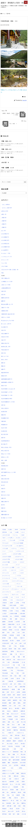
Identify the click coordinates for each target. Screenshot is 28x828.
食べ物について (6, 517)
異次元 (23, 735)
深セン (13, 724)
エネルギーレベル (19, 556)
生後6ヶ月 (10, 732)
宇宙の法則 (5, 349)
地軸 (11, 654)
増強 (14, 657)
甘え (3, 732)
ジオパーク (13, 570)
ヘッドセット (5, 594)
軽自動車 (16, 787)
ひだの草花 (5, 243)
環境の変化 (23, 730)
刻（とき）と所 (6, 323)
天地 (19, 665)
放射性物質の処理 (6, 379)
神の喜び (23, 743)
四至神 (10, 648)
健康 (3, 301)
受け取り (12, 640)
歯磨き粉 (23, 711)
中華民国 (4, 610)
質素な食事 (5, 784)
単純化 (15, 638)
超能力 (24, 784)
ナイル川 (22, 578)
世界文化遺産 (5, 608)
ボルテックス (15, 594)
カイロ (15, 562)
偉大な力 (22, 619)
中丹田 (12, 608)
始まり (17, 667)
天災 (24, 665)
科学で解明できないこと (8, 472)
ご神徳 (3, 224)
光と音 (18, 624)
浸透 (8, 724)
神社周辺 (4, 465)
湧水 (19, 724)
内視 (24, 627)
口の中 (24, 640)
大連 (8, 662)
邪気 (3, 795)
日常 (3, 405)
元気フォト (5, 317)
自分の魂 (4, 765)
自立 (12, 768)
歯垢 (3, 711)
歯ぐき (10, 708)
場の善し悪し (5, 346)
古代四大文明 (5, 643)
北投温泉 (11, 635)
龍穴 (14, 814)
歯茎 (3, 713)
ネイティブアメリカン (17, 581)
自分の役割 (23, 762)
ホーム (3, 13)
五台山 (17, 610)
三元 (11, 600)
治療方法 (23, 719)
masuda (24, 100)
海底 (3, 724)
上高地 (17, 602)
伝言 (3, 294)
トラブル (19, 575)
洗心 (13, 722)
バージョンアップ (6, 586)
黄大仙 (23, 811)
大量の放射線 (15, 662)
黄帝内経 (4, 814)
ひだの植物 (5, 237)
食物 (15, 806)
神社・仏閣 (4, 460)
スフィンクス (5, 572)
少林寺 (12, 678)
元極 (24, 621)
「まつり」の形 (6, 207)
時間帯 (9, 700)
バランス (18, 583)
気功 (3, 716)
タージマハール (6, 575)
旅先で (4, 385)
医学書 (4, 638)
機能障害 (4, 705)
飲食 (19, 806)
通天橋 (12, 789)
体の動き (4, 619)
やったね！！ (5, 253)
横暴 (14, 703)
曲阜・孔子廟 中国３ (7, 157)
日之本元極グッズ (6, 392)
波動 (9, 722)
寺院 (23, 673)
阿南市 (4, 797)
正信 (10, 705)
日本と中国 (4, 408)
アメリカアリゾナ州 (7, 545)
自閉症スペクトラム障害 (8, 773)
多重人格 (8, 659)
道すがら (23, 789)
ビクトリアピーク (6, 591)
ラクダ (17, 597)
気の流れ (23, 713)
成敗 (24, 689)
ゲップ (17, 564)
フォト (4, 263)
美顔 (9, 754)
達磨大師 (13, 792)
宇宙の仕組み (20, 670)
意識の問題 (22, 686)
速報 (3, 498)
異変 (11, 735)
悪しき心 (10, 686)
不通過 (4, 605)
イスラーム (14, 548)
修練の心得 (5, 297)
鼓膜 (10, 814)
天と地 (23, 662)
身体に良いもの (6, 787)
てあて (4, 537)
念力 (15, 684)
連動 (17, 789)
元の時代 (18, 621)
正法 (19, 705)
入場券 (4, 627)
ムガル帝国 (5, 597)
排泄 (8, 692)
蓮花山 (23, 776)
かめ (11, 532)
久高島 (11, 610)
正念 (15, 705)
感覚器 (13, 689)
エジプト (4, 554)
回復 (15, 648)
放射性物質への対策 (7, 382)
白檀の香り (17, 738)
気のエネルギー (15, 713)
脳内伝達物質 (16, 759)
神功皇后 (18, 746)
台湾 (25, 643)
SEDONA (4, 532)
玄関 (3, 730)
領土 (3, 803)
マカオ (23, 594)
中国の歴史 (23, 608)
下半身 (23, 602)
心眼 (11, 684)
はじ (3, 230)
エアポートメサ (20, 551)
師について (4, 356)
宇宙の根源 (5, 673)
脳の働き (23, 757)
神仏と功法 (5, 450)
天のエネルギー (6, 665)
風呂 (14, 803)
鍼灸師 (18, 795)
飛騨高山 (23, 803)
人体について (5, 284)
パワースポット (15, 589)
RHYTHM (23, 529)
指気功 (4, 375)
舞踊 (18, 773)
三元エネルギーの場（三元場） (9, 269)
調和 (23, 778)
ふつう (4, 540)
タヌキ (22, 572)
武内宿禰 (4, 708)
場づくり (22, 654)
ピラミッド (19, 591)
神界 (24, 746)
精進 (21, 751)
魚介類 (17, 811)
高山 (23, 808)
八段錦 (9, 627)
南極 (10, 638)
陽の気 (16, 797)
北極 (24, 635)
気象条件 (23, 716)
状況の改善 (22, 727)
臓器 (9, 762)
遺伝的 (19, 792)
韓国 (3, 508)
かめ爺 (16, 532)
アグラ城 (21, 540)
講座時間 (11, 781)
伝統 (3, 291)
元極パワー (5, 307)
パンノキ (23, 589)
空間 (15, 749)
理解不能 (15, 730)
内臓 (20, 627)
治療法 (4, 722)
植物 (3, 414)
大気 (3, 662)
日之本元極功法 (6, 398)
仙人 (11, 616)
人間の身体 (22, 613)
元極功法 (4, 310)
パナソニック (5, 589)
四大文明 (4, 648)
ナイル (15, 578)
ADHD (16, 529)
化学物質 (4, 635)
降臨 (10, 797)
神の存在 (10, 746)
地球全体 (4, 654)
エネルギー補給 (6, 562)
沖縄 (3, 421)
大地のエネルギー (21, 659)
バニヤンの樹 (5, 583)
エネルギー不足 (6, 559)
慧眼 (19, 689)
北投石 (18, 635)
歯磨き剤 (15, 711)
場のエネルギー (6, 657)
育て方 (17, 757)
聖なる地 (23, 754)
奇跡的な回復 (10, 667)
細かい (4, 754)
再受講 (10, 629)
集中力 (22, 797)
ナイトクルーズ (6, 578)
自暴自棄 (23, 765)
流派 (18, 722)
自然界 (4, 768)
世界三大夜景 (13, 605)
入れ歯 (24, 624)
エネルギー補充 (19, 559)
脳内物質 (23, 759)
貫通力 (23, 781)
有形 (20, 700)
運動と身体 (5, 501)
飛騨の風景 (5, 514)
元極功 (4, 624)
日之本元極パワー (6, 395)
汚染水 (4, 719)
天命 (14, 665)
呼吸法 (4, 646)
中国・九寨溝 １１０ (7, 167)
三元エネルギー (20, 600)
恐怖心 (19, 684)
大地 (14, 659)
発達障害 (4, 738)
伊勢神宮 (16, 616)
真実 (3, 437)
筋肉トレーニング (6, 751)
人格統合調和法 (6, 288)
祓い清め (4, 444)
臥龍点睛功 (15, 762)
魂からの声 (11, 811)
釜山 (8, 795)
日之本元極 (5, 697)
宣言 (3, 353)
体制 (11, 619)
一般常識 (4, 600)
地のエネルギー (21, 651)
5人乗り (10, 529)
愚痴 (3, 366)
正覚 (24, 705)
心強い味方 (5, 684)
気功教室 (9, 716)
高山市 (4, 811)
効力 (19, 632)
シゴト (18, 567)
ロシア (23, 597)
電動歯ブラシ (5, 800)
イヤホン (22, 548)
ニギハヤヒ (5, 581)
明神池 (24, 697)
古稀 (12, 643)
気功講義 (5, 418)
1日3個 (4, 529)
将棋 (20, 675)
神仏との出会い (6, 447)
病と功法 (4, 434)
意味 (3, 362)
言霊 (3, 491)
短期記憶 (20, 741)
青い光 (12, 800)
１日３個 (23, 814)
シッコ (23, 567)
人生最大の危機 (13, 613)
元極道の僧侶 (11, 624)
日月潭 (11, 697)
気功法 (16, 716)
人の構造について (6, 281)
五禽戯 (23, 610)
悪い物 (4, 686)
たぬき (22, 535)
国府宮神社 (5, 651)
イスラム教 (5, 548)
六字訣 (15, 627)
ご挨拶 (3, 220)
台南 (20, 643)
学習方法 (23, 667)
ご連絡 (3, 227)
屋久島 (18, 678)
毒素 (8, 713)
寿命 (15, 675)
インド (4, 551)
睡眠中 (14, 741)
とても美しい (11, 537)
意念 (16, 686)
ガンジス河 (5, 564)
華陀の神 (16, 776)
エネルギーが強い (17, 554)
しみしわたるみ (6, 535)
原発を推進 (5, 640)
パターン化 (19, 586)
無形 (8, 727)
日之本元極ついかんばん (8, 388)
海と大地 (23, 722)
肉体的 (12, 757)
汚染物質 (10, 719)
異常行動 (17, 735)
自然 (3, 475)
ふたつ (24, 537)
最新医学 (15, 700)
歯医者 (23, 708)
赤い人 (11, 784)
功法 (3, 330)
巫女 (24, 678)
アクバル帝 (12, 540)
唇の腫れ (22, 646)
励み (13, 632)
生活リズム (5, 735)
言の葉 (4, 778)
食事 (3, 806)
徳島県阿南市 (20, 681)
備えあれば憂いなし (7, 304)
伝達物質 (23, 616)
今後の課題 (5, 616)
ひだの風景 (5, 246)
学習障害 (4, 670)
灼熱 (3, 727)
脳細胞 (4, 762)
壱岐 (3, 659)
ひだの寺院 (5, 233)
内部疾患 (4, 629)
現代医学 (9, 730)
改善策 (18, 692)
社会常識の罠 (5, 440)
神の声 (4, 746)
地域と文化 (5, 343)
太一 (3, 667)
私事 (3, 469)
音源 (25, 800)
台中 (16, 643)
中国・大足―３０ (6, 141)
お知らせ (4, 211)
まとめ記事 (4, 250)
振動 (3, 692)
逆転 (23, 787)
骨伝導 (17, 808)
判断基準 (23, 629)
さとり (23, 532)
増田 (24, 657)
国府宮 (24, 648)
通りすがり (5, 495)
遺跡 (24, 792)
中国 (9, 13)
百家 (24, 738)
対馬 (11, 675)
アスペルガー (5, 543)
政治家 (4, 694)
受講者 (18, 640)
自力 (10, 765)
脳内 (10, 759)
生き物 (4, 431)
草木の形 (4, 482)
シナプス (4, 570)
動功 (24, 632)
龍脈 (18, 814)
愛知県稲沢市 (5, 689)
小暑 (24, 675)
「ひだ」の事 (5, 204)
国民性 (12, 651)
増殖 (19, 657)
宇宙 (12, 670)
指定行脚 (5, 372)
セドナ (14, 572)
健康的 (4, 621)
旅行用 (24, 694)
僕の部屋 (10, 621)
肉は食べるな (5, 757)
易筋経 (4, 700)
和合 (15, 646)
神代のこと (4, 457)
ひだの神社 (5, 240)
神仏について (5, 453)
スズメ (22, 570)
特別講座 (4, 424)
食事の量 (9, 806)
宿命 (12, 673)
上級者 (11, 602)
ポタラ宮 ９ (5, 162)
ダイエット (4, 259)
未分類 (4, 411)
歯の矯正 (17, 708)
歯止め (9, 711)
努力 (8, 632)
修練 (16, 619)
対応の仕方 (5, 675)
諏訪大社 (4, 781)
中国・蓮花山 (5, 278)
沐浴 (17, 719)
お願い (3, 214)
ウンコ (11, 551)
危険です (22, 638)
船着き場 (23, 773)
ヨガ (12, 597)
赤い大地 (18, 784)
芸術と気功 (5, 478)
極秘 (10, 703)
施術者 (18, 694)
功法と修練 (5, 333)
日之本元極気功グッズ (8, 401)
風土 (18, 803)
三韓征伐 (4, 602)
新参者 (9, 694)
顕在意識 (8, 803)
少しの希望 (5, 678)
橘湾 (24, 703)
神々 (3, 743)
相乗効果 (8, 741)
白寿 (10, 738)
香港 (24, 806)
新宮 (14, 694)
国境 (19, 648)
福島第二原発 (5, 749)
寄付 (18, 673)
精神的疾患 (15, 751)
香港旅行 (4, 808)
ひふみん (18, 537)
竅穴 (22, 749)
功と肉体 (4, 327)
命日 (10, 646)
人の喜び (4, 613)
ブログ (4, 266)
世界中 (22, 605)
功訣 (3, 340)
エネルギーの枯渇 (6, 556)
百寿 (3, 741)
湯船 (24, 724)
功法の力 (5, 336)
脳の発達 (4, 759)
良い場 (4, 776)
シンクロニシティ (6, 256)
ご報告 (3, 217)
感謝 (3, 369)
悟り (25, 684)
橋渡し (19, 703)
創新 (3, 632)
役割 (3, 681)
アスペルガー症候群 (18, 543)
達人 (8, 792)
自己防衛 (16, 765)
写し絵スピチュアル (7, 320)
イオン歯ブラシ (20, 545)
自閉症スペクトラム (7, 770)
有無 (25, 700)
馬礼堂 (11, 808)
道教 (3, 792)
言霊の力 (16, 778)
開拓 (24, 795)
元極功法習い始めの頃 (8, 314)
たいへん (15, 535)
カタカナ (22, 562)
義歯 (14, 754)
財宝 (18, 781)
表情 (3, 488)
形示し (4, 359)
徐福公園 (11, 681)
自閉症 (20, 768)
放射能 (24, 692)
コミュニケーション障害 (8, 567)
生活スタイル (20, 732)
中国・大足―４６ (6, 149)
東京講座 (4, 703)
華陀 (10, 776)
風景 (3, 511)
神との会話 (9, 743)
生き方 (4, 427)
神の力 (16, 743)
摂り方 (12, 692)
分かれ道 (16, 629)
